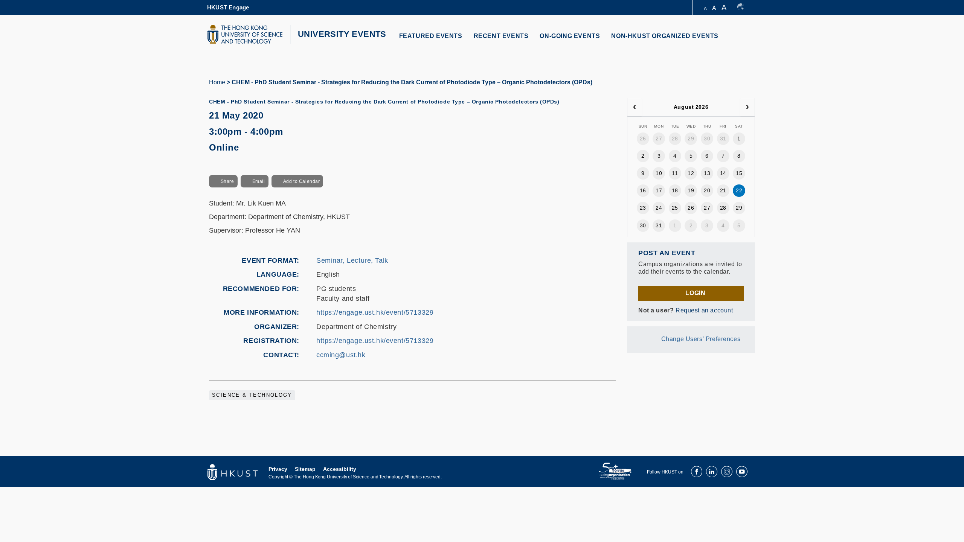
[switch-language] (744, 7)
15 (739, 173)
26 (643, 139)
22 (739, 190)
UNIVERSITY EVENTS (342, 34)
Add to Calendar (301, 181)
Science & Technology (252, 395)
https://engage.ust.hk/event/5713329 (374, 312)
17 (659, 190)
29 (691, 139)
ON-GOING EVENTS (570, 36)
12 (691, 173)
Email (258, 181)
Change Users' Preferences (701, 339)
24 (659, 208)
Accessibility (339, 469)
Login (695, 293)
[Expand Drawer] (681, 8)
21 (723, 190)
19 (691, 190)
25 (675, 208)
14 (723, 173)
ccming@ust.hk (341, 355)
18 (675, 190)
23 (643, 208)
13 (707, 173)
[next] (747, 107)
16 (643, 190)
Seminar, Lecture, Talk (352, 260)
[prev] (634, 107)
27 (659, 139)
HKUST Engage (228, 7)
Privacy (277, 469)
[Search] (744, 40)
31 (723, 139)
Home (217, 82)
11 (675, 173)
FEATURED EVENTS (430, 36)
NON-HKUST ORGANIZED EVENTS (664, 36)
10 (659, 173)
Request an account (704, 310)
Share (227, 181)
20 (707, 190)
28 (675, 139)
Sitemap (305, 469)
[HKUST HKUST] (244, 34)
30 (707, 139)
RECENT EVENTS (501, 36)
